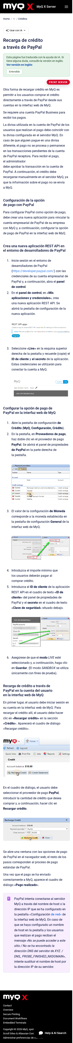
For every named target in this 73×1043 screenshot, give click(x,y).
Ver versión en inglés (19, 64)
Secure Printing (11, 1014)
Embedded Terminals (14, 1022)
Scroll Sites (9, 1033)
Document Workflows (15, 1018)
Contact (7, 1005)
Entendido (14, 71)
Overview (8, 1009)
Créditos (22, 18)
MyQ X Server (46, 6)
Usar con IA (16, 30)
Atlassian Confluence (30, 1033)
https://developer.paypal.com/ (33, 271)
